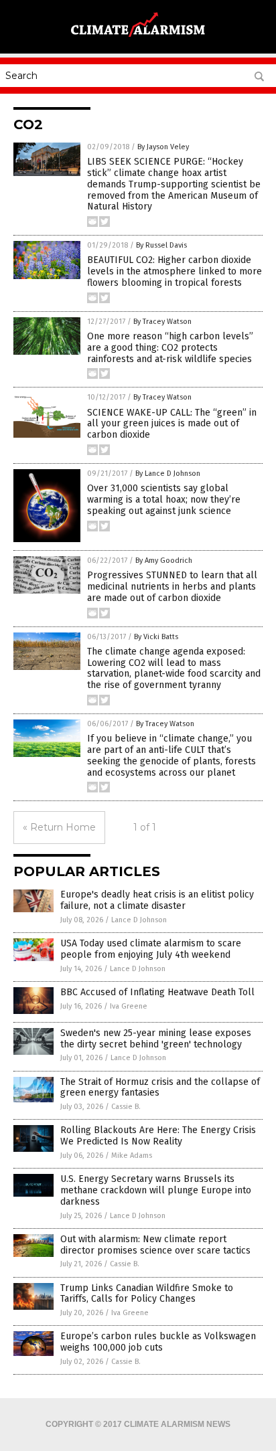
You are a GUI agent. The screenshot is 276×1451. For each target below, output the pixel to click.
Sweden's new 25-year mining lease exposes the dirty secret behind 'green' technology (155, 1038)
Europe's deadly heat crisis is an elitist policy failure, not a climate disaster (157, 900)
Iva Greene (128, 1006)
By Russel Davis (161, 245)
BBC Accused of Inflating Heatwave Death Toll (157, 992)
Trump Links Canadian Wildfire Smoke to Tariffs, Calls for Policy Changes (146, 1293)
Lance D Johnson (139, 920)
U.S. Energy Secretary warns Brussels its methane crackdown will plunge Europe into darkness (155, 1190)
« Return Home (59, 827)
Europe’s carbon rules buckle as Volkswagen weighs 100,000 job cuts (158, 1342)
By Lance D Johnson (167, 473)
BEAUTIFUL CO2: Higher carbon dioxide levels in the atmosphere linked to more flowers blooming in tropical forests (174, 271)
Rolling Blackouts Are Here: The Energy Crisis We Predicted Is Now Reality (158, 1135)
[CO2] (138, 39)
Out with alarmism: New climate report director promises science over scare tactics (155, 1244)
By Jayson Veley (163, 147)
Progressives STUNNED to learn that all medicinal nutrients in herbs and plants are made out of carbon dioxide (172, 587)
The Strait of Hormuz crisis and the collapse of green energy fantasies (160, 1087)
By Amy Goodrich (163, 560)
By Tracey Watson (162, 321)
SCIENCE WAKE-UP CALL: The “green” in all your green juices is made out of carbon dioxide (172, 424)
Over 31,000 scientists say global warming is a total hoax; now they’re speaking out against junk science (163, 500)
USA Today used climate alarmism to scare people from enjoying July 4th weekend (150, 949)
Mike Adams (131, 1155)
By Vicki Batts (156, 636)
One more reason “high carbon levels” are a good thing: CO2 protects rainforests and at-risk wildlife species (170, 348)
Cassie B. (126, 1106)
